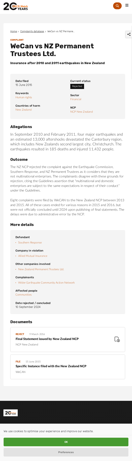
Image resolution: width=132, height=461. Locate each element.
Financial (75, 99)
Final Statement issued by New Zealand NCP (47, 339)
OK (66, 442)
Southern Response (30, 242)
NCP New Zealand (81, 111)
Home (13, 31)
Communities (23, 294)
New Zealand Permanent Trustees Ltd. (41, 269)
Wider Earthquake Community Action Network (46, 282)
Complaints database (32, 31)
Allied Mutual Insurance (32, 256)
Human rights (23, 97)
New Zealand (23, 109)
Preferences (66, 452)
